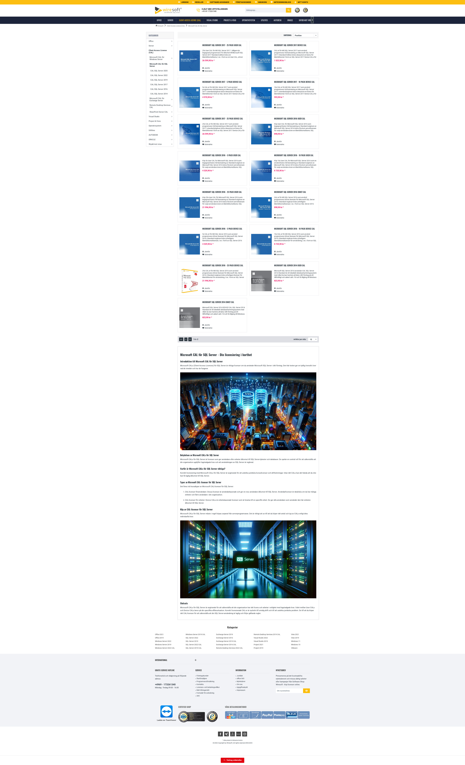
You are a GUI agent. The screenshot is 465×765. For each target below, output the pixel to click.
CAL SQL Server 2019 (158, 80)
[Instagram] (244, 734)
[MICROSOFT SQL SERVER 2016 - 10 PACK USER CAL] (261, 171)
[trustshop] (212, 716)
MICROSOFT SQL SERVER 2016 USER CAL (289, 118)
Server (151, 46)
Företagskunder (203, 676)
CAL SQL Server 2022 (158, 75)
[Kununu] (238, 734)
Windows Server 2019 (163, 645)
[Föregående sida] (186, 339)
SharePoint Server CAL (159, 112)
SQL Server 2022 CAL (194, 645)
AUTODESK (153, 135)
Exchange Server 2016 (224, 638)
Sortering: (288, 35)
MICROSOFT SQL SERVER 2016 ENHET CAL (290, 192)
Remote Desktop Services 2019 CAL (267, 634)
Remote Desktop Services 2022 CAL (229, 648)
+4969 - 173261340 (165, 684)
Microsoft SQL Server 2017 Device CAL (290, 45)
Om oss (239, 684)
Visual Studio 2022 (261, 638)
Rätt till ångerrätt (203, 690)
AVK (198, 696)
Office (151, 41)
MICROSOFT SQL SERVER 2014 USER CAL (289, 265)
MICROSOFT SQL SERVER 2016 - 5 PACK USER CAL (221, 155)
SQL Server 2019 (192, 641)
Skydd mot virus (155, 144)
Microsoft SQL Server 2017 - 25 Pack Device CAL (222, 118)
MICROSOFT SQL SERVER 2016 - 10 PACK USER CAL (293, 155)
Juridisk (240, 676)
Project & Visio (155, 121)
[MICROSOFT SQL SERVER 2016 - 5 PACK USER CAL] (189, 171)
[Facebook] (220, 734)
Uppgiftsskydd (242, 687)
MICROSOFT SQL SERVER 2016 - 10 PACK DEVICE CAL (294, 229)
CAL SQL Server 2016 (158, 89)
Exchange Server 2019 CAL (226, 641)
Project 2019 (258, 648)
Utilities (152, 130)
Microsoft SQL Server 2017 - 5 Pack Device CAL (222, 82)
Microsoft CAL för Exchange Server (157, 99)
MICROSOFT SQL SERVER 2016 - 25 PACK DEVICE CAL (222, 265)
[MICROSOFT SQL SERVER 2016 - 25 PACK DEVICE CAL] (189, 281)
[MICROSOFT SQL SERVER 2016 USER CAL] (261, 134)
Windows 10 (295, 645)
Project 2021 (258, 645)
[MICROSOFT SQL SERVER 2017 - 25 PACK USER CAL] (189, 61)
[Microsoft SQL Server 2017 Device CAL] (261, 61)
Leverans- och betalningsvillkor (208, 687)
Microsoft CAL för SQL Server (159, 65)
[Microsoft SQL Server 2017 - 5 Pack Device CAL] (189, 97)
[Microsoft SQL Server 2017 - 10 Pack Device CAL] (261, 97)
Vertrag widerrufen (234, 760)
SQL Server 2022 (192, 638)
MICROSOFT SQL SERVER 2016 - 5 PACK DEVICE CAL (222, 229)
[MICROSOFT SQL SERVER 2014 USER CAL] (261, 281)
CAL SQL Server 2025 (158, 71)
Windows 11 (295, 641)
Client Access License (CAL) (158, 51)
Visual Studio (154, 116)
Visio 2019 (295, 638)
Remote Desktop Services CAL (160, 106)
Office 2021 (159, 634)
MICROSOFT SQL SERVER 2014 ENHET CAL (218, 302)
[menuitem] (261, 2)
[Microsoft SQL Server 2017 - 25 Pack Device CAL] (189, 134)
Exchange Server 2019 (224, 634)
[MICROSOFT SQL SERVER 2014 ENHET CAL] (189, 317)
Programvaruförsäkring (205, 681)
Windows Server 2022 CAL (165, 648)
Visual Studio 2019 (261, 641)
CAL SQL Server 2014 (158, 94)
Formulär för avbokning (205, 693)
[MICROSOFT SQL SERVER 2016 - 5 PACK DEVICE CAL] (189, 244)
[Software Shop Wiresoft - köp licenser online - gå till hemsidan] (168, 10)
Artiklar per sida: (300, 339)
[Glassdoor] (232, 734)
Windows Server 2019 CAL (195, 634)
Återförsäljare (202, 678)
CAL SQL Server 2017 (158, 84)
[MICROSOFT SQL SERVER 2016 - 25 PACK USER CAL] (189, 207)
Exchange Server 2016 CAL (226, 645)
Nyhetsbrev (241, 681)
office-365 (240, 678)
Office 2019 (159, 638)
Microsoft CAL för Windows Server (157, 58)
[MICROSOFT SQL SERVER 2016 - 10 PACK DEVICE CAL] (261, 244)
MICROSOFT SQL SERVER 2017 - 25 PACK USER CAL (221, 45)
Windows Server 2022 (163, 641)
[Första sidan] (181, 339)
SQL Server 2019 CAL (194, 648)
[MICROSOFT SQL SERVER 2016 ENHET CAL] (261, 207)
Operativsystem (155, 126)
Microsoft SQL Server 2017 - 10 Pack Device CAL (294, 82)
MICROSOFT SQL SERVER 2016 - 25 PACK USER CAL (222, 192)
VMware (294, 648)
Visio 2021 (295, 634)
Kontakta (200, 684)
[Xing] (226, 734)
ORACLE (152, 139)
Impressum (241, 690)
